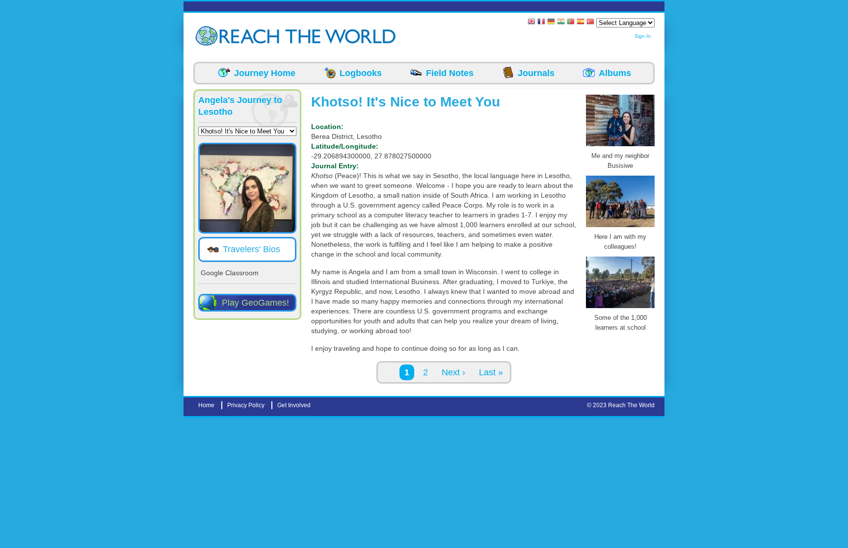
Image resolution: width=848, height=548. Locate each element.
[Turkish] (590, 22)
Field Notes (450, 73)
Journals (536, 73)
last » (491, 372)
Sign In (643, 36)
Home (206, 405)
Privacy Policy (246, 405)
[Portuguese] (571, 22)
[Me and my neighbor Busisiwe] (620, 146)
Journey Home (264, 73)
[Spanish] (580, 22)
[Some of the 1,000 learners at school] (620, 308)
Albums (615, 73)
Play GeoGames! (255, 303)
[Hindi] (561, 22)
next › (453, 372)
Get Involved (294, 405)
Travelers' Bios (251, 249)
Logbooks (361, 73)
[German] (551, 22)
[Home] (208, 36)
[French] (541, 22)
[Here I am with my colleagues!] (620, 227)
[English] (531, 22)
